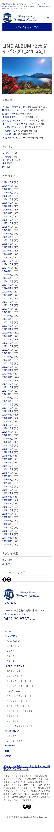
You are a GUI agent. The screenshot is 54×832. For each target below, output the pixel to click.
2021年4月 (10, 401)
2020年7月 (10, 431)
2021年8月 (10, 387)
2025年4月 (10, 237)
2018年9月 (10, 506)
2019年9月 (10, 465)
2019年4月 (10, 483)
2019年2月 (10, 489)
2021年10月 (10, 380)
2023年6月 (10, 312)
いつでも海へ (12, 646)
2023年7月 (10, 308)
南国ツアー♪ (8, 113)
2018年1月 (10, 534)
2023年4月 (10, 319)
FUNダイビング (12, 730)
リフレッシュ (12, 720)
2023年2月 (10, 325)
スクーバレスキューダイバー (19, 695)
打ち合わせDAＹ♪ (11, 130)
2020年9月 (10, 424)
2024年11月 (10, 254)
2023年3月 (10, 322)
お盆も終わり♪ (9, 134)
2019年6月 (10, 476)
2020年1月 (10, 452)
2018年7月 (10, 513)
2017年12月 (10, 537)
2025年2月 (10, 243)
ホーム (8, 631)
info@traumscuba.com (14, 614)
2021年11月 (10, 377)
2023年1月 (10, 329)
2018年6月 (10, 517)
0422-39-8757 (19, 618)
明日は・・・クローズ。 (15, 110)
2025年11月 (10, 213)
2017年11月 (10, 541)
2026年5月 (10, 192)
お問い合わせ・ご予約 (27, 27)
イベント (9, 153)
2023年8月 (10, 305)
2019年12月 (10, 455)
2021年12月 (10, 373)
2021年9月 (10, 383)
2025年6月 (10, 230)
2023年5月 (10, 315)
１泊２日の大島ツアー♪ (14, 137)
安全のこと (11, 651)
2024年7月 (10, 267)
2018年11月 (10, 500)
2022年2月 (10, 366)
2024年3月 (10, 281)
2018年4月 (10, 524)
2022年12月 (10, 332)
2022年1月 (10, 370)
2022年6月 (10, 353)
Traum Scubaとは (14, 641)
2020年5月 (9, 438)
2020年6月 (10, 435)
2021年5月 (10, 397)
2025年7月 (10, 226)
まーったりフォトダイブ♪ (15, 123)
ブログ (8, 755)
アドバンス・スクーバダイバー (20, 685)
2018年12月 (10, 496)
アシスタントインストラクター (20, 710)
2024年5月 (10, 274)
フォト (7, 560)
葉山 (6, 563)
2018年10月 (10, 503)
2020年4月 (10, 442)
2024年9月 (10, 260)
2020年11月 (10, 418)
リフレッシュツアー (15, 740)
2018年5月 (10, 520)
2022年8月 (10, 346)
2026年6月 (10, 189)
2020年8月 (10, 428)
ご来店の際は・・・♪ (13, 127)
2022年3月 (10, 363)
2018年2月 (10, 530)
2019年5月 (10, 479)
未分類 (7, 163)
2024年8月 (10, 264)
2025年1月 (10, 247)
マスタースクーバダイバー (18, 705)
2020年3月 (10, 445)
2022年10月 (10, 339)
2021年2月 (10, 407)
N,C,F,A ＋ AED (13, 690)
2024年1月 (10, 288)
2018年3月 (10, 527)
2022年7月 (10, 349)
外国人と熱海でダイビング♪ (16, 106)
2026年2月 (10, 202)
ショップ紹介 (11, 636)
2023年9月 (10, 301)
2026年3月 (10, 199)
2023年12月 (10, 291)
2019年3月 (10, 486)
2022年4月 (10, 360)
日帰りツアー (12, 735)
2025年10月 (10, 216)
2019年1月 (10, 493)
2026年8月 (10, 182)
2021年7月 (10, 390)
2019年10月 (10, 462)
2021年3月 (10, 404)
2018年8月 (10, 510)
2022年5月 (10, 356)
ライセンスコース (14, 676)
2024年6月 (10, 271)
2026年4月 (10, 195)
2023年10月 (10, 298)
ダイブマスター (13, 715)
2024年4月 (10, 278)
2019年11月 (10, 459)
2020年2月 (10, 448)
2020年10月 (10, 421)
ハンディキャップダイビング (19, 725)
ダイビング (11, 159)
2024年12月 (10, 250)
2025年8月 (10, 223)
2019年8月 (10, 469)
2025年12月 (10, 209)
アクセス (10, 656)
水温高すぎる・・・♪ (13, 117)
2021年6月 (10, 394)
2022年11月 (10, 336)
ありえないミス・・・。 (15, 120)
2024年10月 (10, 257)
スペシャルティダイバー (17, 700)
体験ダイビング (13, 671)
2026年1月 (10, 206)
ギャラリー (10, 745)
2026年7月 (10, 185)
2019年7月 (10, 472)
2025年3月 (10, 240)
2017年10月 (10, 544)
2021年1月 (10, 411)
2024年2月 (10, 284)
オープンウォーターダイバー (19, 680)
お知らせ (9, 156)
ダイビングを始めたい (15, 666)
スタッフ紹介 (12, 661)
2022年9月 (10, 342)
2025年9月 (10, 219)
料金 (7, 750)
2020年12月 (10, 414)
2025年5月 (10, 233)
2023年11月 (10, 295)
